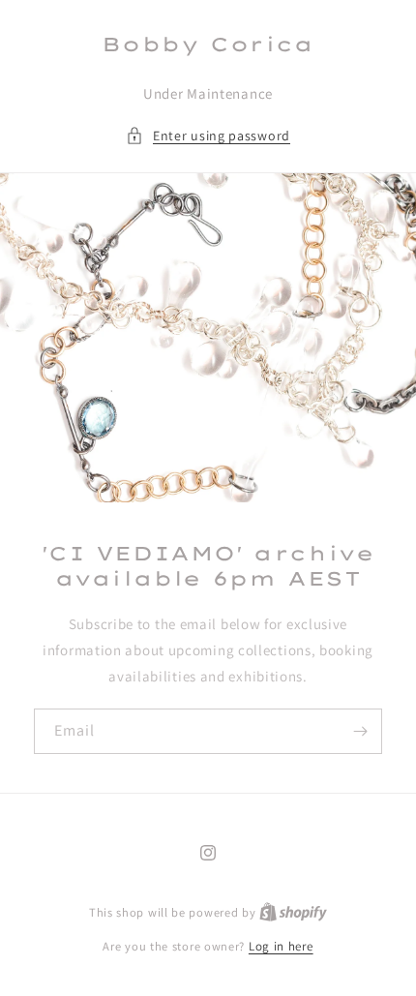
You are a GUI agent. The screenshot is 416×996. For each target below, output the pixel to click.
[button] (208, 136)
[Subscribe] (360, 731)
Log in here (281, 946)
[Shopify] (293, 912)
